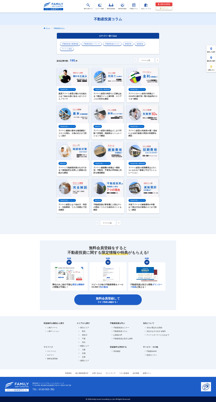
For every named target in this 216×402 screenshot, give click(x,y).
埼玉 (83, 342)
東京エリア (84, 327)
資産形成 (140, 44)
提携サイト (147, 373)
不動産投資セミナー (121, 327)
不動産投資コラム (59, 28)
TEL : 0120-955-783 (43, 389)
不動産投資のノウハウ (92, 44)
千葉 (83, 338)
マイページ (51, 351)
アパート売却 (67, 49)
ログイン (165, 8)
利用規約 (68, 373)
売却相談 (116, 351)
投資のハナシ (151, 355)
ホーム (48, 28)
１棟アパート (52, 327)
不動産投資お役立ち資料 (123, 338)
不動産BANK (151, 351)
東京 (83, 331)
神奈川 (83, 335)
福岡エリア (84, 360)
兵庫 (83, 357)
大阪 (83, 349)
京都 (83, 353)
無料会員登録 (165, 4)
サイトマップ (110, 373)
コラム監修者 (124, 373)
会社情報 (136, 373)
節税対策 (128, 44)
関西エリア (84, 346)
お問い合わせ (97, 373)
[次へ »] (157, 60)
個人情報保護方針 (81, 373)
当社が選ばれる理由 (154, 327)
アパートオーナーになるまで (157, 335)
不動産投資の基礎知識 (70, 44)
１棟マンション (53, 331)
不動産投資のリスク (112, 44)
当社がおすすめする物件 (156, 331)
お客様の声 (117, 335)
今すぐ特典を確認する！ (108, 299)
